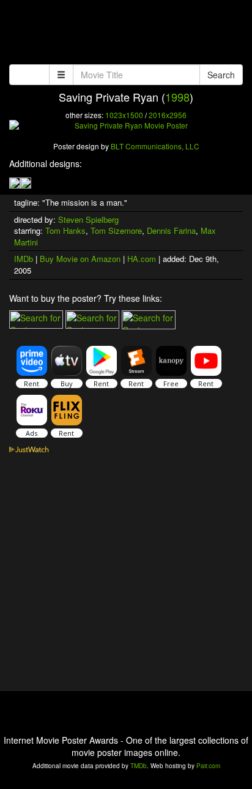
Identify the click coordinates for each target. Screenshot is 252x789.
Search (221, 75)
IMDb (23, 258)
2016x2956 (168, 115)
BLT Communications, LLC (155, 146)
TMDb (138, 765)
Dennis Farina (171, 230)
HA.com (141, 258)
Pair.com (208, 765)
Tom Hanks (65, 230)
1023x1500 (124, 115)
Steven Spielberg (88, 219)
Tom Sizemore (116, 230)
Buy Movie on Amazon (80, 258)
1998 (177, 97)
